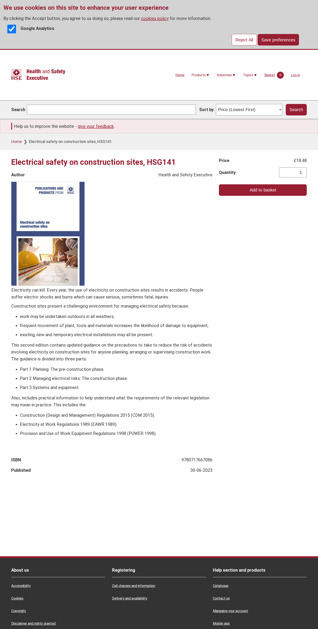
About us (20, 570)
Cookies (17, 598)
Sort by (206, 109)
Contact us (221, 598)
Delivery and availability (129, 598)
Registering (123, 570)
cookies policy (155, 18)
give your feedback (96, 126)
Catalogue (220, 586)
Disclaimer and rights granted (33, 623)
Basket (269, 75)
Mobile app (221, 623)
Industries (224, 75)
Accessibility (21, 586)
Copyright (18, 611)
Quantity (227, 172)
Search (18, 109)
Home (180, 75)
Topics (248, 75)
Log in (295, 75)
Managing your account (230, 611)
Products (198, 75)
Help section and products (239, 570)
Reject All (244, 39)
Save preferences (278, 39)
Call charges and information (133, 586)
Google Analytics (37, 28)
